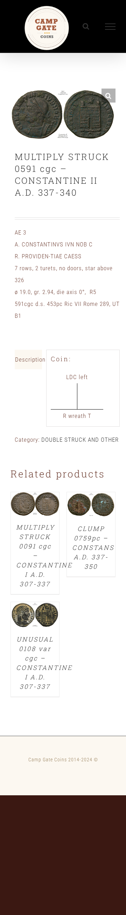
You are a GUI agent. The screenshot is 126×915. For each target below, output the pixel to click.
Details (35, 505)
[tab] (28, 359)
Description (28, 359)
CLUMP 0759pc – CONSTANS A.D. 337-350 (93, 547)
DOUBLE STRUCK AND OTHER (80, 439)
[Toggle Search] (86, 26)
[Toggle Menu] (110, 26)
